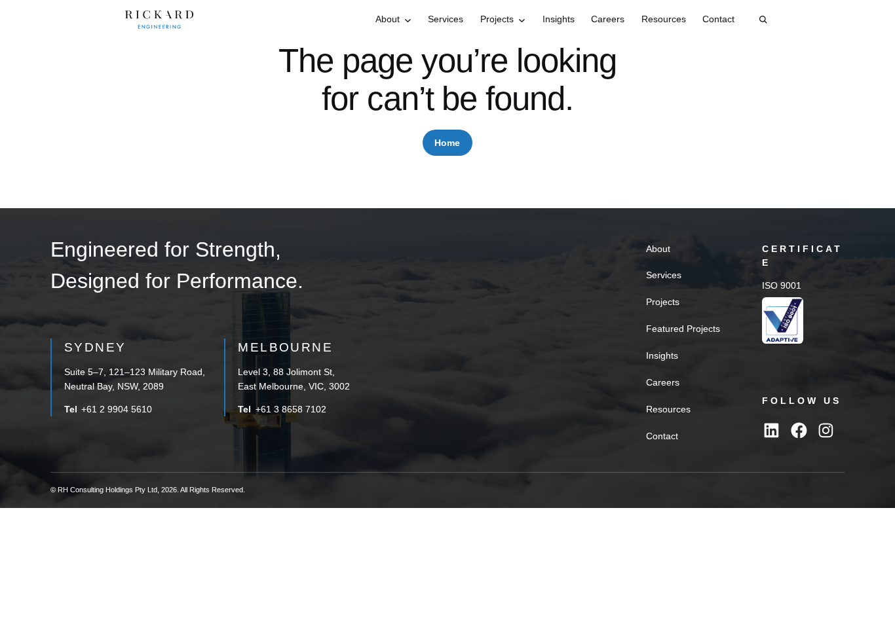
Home (447, 142)
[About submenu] (407, 20)
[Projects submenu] (521, 20)
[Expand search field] (763, 20)
